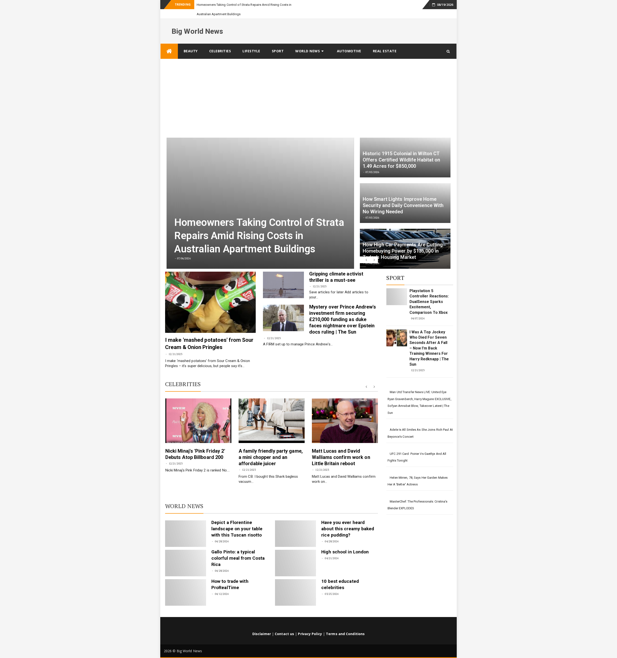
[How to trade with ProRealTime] (185, 583)
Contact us (284, 624)
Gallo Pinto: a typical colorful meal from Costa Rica (238, 549)
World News (307, 41)
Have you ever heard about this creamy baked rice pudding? (347, 519)
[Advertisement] (308, 86)
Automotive (349, 41)
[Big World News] (169, 41)
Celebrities (220, 41)
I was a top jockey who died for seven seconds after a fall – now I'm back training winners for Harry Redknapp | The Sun (429, 338)
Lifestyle (251, 41)
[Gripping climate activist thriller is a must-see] (283, 275)
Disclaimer (261, 624)
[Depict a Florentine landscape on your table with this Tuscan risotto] (185, 524)
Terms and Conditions (345, 624)
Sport (278, 41)
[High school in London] (295, 553)
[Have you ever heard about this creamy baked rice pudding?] (295, 524)
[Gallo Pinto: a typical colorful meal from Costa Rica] (185, 553)
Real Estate (385, 41)
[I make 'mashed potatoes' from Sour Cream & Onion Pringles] (210, 292)
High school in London (345, 542)
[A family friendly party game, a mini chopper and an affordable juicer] (272, 411)
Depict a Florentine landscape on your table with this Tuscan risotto (236, 519)
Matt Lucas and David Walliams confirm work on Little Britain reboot (341, 448)
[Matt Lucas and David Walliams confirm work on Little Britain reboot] (345, 411)
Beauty (191, 41)
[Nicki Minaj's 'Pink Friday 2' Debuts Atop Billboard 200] (198, 411)
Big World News (197, 22)
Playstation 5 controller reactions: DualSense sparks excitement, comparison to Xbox (429, 292)
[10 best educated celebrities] (295, 583)
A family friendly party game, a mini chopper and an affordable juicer (271, 448)
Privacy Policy (310, 624)
